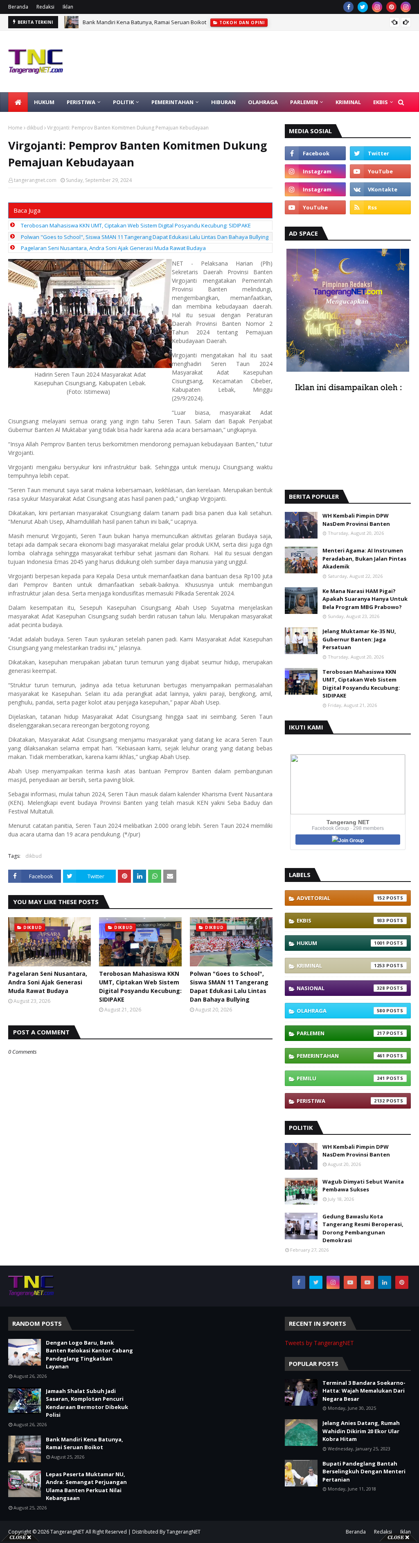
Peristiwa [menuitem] (81, 102)
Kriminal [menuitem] (348, 102)
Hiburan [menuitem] (223, 102)
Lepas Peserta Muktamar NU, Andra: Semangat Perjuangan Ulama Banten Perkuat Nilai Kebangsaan (86, 1486)
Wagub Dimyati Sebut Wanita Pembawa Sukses (363, 1185)
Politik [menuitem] (123, 102)
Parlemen (341, 1033)
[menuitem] (18, 102)
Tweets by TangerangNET (319, 1343)
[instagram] (377, 7)
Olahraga (341, 1010)
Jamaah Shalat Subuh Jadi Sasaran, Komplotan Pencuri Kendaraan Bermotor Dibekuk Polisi (87, 1403)
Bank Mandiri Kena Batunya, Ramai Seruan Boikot (144, 22)
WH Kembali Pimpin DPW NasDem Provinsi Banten (356, 519)
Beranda (18, 6)
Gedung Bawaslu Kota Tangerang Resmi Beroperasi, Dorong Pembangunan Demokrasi (362, 1228)
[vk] (380, 189)
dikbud (35, 127)
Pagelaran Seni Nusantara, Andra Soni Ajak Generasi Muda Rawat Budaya (113, 248)
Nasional (341, 988)
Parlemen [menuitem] (304, 102)
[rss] (380, 207)
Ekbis (341, 920)
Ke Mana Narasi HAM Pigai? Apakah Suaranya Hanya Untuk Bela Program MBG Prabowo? (365, 599)
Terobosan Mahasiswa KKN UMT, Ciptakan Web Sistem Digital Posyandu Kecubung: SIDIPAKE (136, 225)
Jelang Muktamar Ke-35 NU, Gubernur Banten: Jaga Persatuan (359, 639)
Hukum (341, 943)
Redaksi (45, 6)
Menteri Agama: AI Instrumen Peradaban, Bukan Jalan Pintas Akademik (364, 558)
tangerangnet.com (35, 180)
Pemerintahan (341, 1055)
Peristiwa (341, 1100)
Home (15, 127)
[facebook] (348, 7)
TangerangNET (67, 1531)
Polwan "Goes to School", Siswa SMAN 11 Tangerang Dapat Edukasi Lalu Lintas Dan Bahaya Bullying (144, 237)
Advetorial (341, 898)
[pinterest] (391, 7)
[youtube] (380, 171)
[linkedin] (384, 1282)
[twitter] (363, 7)
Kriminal (341, 965)
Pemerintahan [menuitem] (172, 102)
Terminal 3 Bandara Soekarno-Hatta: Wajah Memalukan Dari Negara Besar (363, 1390)
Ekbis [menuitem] (380, 102)
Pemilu (341, 1078)
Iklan (68, 6)
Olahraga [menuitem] (263, 102)
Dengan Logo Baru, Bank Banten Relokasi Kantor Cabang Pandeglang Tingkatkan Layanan (89, 1354)
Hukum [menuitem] (44, 102)
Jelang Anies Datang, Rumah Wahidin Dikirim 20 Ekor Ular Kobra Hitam (361, 1431)
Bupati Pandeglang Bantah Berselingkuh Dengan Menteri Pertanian (363, 1471)
